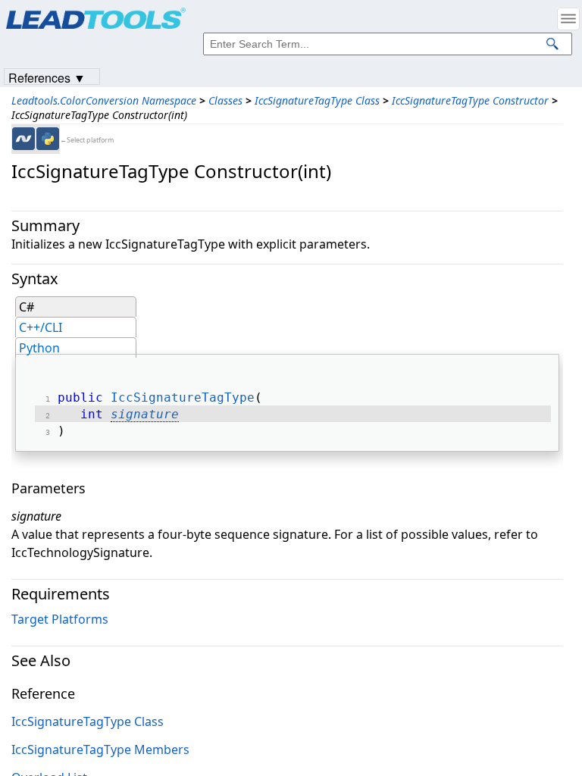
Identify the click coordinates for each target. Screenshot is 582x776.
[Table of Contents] (568, 19)
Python (39, 348)
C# (26, 307)
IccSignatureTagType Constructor (470, 100)
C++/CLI (40, 327)
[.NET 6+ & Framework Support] (23, 138)
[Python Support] (47, 138)
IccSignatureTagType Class (317, 100)
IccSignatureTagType (183, 397)
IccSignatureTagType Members (100, 749)
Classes (225, 100)
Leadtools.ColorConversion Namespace (103, 100)
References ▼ (47, 77)
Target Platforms (59, 619)
